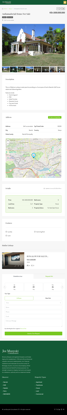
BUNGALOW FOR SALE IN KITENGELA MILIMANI (46, 256)
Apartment (39, 382)
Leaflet (44, 177)
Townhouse (39, 385)
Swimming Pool (40, 232)
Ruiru (4, 391)
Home (5, 8)
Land (37, 391)
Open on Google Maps (55, 117)
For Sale (4, 17)
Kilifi (4, 385)
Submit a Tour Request (33, 333)
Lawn (9, 236)
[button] (65, 2)
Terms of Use (23, 328)
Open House (10, 17)
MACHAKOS (6, 394)
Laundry (10, 232)
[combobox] (33, 303)
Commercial (39, 394)
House (10, 8)
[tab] (58, 30)
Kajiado (5, 388)
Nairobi (5, 382)
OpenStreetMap (51, 177)
